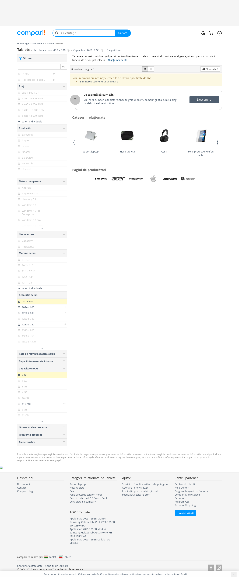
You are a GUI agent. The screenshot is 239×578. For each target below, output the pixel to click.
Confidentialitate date (30, 566)
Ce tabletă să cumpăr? (99, 95)
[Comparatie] (203, 33)
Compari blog (25, 491)
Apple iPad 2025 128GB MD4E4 (88, 529)
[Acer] (118, 178)
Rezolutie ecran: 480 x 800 (50, 50)
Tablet (52, 556)
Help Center (182, 487)
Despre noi (23, 484)
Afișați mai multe (117, 60)
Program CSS (182, 501)
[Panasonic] (136, 178)
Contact (21, 487)
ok (63, 66)
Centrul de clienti (185, 484)
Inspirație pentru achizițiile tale (140, 491)
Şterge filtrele (114, 50)
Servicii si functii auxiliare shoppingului (145, 484)
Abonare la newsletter (135, 487)
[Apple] (153, 178)
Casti (164, 151)
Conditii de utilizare (56, 566)
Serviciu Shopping (185, 505)
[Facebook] (211, 567)
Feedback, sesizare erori (136, 494)
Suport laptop (91, 151)
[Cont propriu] (219, 33)
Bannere (180, 498)
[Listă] (145, 69)
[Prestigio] (188, 178)
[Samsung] (101, 178)
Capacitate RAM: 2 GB (86, 50)
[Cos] (211, 33)
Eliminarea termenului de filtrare (98, 81)
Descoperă (204, 99)
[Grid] (151, 69)
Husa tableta (127, 151)
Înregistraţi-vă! (185, 513)
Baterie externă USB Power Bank (88, 498)
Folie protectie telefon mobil (201, 153)
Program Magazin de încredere (193, 491)
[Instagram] (219, 567)
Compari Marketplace (187, 494)
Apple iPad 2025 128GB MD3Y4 (88, 518)
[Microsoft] (170, 178)
